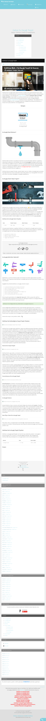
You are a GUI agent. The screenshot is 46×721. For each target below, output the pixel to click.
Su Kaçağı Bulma (21, 38)
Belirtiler (19, 43)
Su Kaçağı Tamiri (21, 40)
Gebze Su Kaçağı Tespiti (23, 30)
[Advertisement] (23, 18)
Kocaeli (6, 646)
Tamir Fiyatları (20, 42)
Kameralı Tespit (23, 47)
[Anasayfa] (3, 64)
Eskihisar (22, 690)
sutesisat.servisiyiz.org (23, 467)
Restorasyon (21, 4)
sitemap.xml (42, 686)
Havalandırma (38, 4)
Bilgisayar (13, 4)
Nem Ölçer (22, 52)
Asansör (6, 4)
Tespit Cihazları (20, 45)
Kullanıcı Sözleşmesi (18, 716)
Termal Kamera (23, 48)
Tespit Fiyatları (20, 53)
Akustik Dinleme (23, 50)
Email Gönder (23, 465)
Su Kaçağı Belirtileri (14, 99)
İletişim (19, 55)
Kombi (37, 7)
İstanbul (6, 643)
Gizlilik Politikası (28, 716)
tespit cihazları (22, 95)
